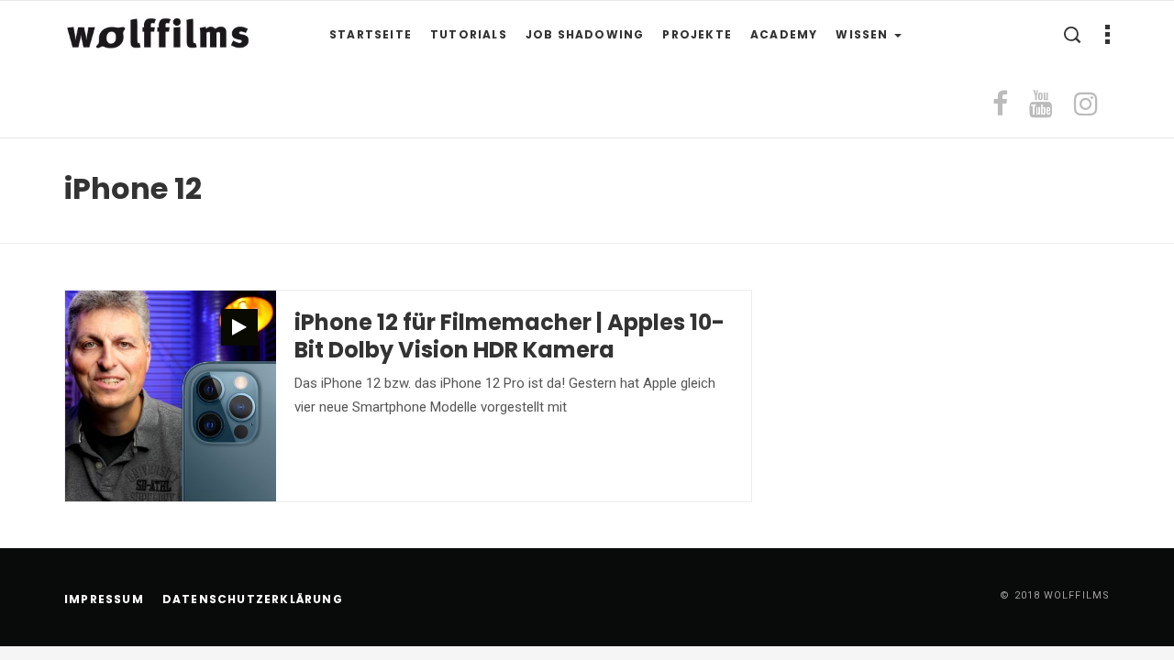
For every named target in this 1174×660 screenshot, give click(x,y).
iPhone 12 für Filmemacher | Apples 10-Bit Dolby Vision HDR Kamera (509, 336)
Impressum (104, 599)
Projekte (697, 34)
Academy (783, 34)
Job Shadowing (585, 34)
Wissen (864, 34)
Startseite (370, 34)
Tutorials (468, 34)
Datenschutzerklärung (252, 599)
